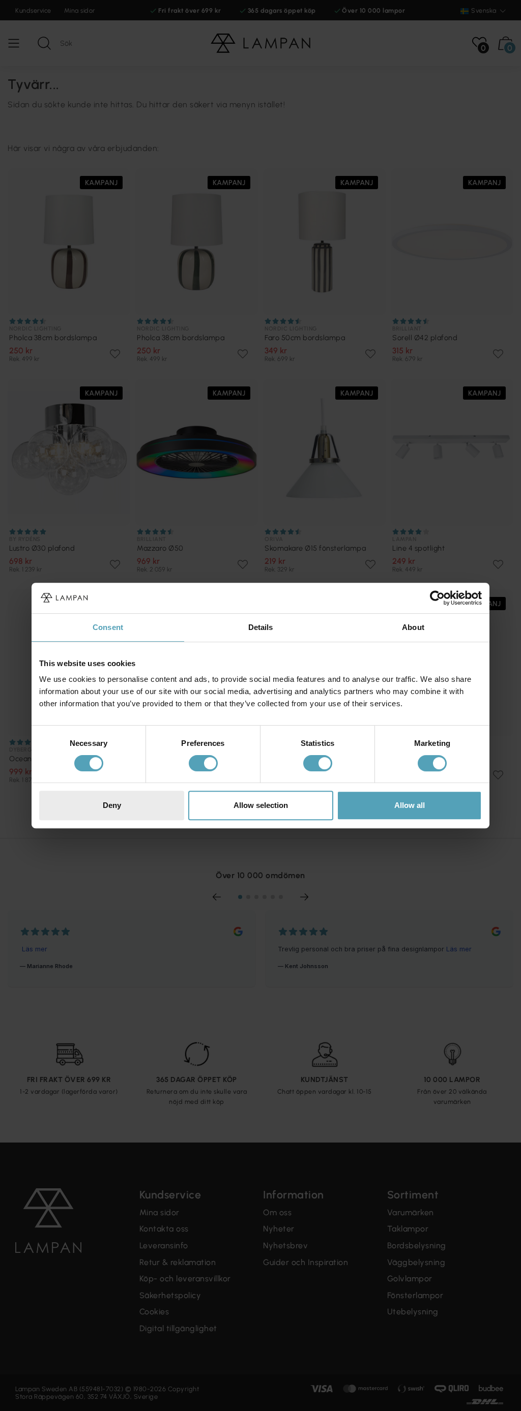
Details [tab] (260, 627)
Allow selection (261, 805)
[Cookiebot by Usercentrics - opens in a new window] (437, 598)
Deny (112, 805)
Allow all (409, 805)
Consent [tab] (108, 627)
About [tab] (413, 627)
